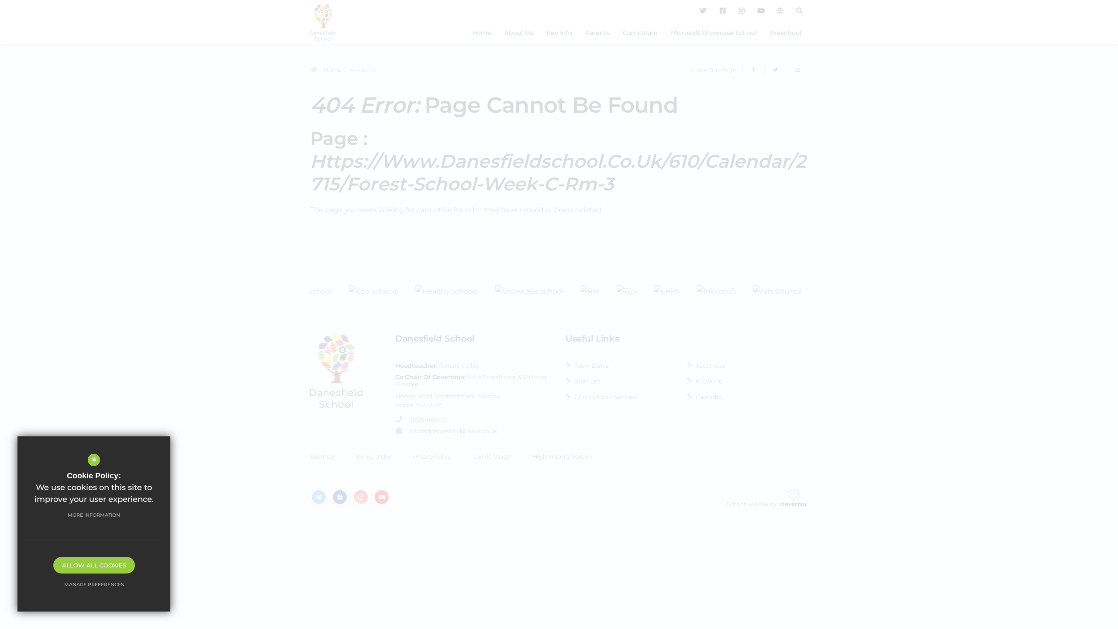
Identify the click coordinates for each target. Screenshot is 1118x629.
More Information (94, 515)
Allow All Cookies (94, 565)
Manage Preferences (94, 584)
